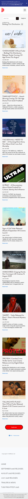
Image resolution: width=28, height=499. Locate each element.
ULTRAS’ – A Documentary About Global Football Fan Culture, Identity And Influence (13, 187)
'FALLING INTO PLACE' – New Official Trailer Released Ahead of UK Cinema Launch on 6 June (13, 405)
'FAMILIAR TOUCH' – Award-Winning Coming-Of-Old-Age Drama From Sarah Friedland (13, 98)
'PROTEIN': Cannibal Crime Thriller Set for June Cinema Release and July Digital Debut (13, 360)
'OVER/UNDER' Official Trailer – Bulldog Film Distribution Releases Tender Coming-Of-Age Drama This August (13, 54)
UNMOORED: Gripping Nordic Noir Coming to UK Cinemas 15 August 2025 (14, 274)
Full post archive (16, 435)
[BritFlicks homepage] (11, 10)
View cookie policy (20, 497)
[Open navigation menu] (25, 10)
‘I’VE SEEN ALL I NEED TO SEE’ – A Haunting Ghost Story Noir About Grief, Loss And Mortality (13, 142)
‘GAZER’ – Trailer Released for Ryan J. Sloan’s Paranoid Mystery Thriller (14, 317)
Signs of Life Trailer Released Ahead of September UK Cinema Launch (14, 230)
